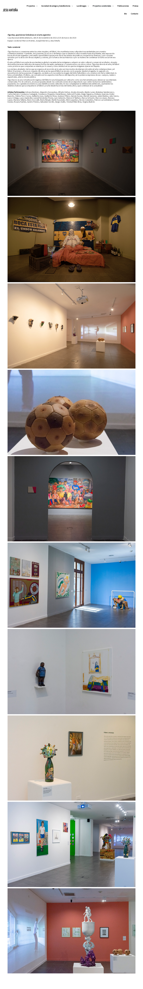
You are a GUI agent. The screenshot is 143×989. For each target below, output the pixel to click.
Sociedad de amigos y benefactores (55, 6)
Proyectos (31, 6)
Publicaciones (123, 6)
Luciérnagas (81, 6)
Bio (125, 13)
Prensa (135, 6)
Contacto (134, 13)
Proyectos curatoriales (102, 6)
